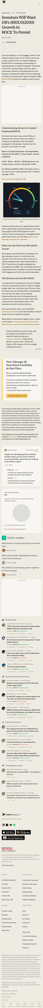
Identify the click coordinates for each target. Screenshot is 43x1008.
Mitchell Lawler (11, 550)
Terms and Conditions (9, 994)
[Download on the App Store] (8, 832)
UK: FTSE (5, 884)
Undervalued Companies (30, 880)
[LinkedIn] (3, 825)
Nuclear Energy (27, 892)
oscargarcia (10, 726)
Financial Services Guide (9, 991)
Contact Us (26, 922)
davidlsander (10, 624)
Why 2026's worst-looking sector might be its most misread (20, 569)
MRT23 (9, 694)
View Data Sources (8, 865)
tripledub (9, 664)
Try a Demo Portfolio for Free (16, 396)
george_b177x (10, 781)
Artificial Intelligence (29, 900)
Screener (5, 915)
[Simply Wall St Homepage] (3, 1)
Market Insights (7, 926)
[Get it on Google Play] (23, 832)
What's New (5, 930)
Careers (24, 926)
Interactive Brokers (14, 339)
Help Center (26, 932)
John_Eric (9, 650)
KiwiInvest (9, 750)
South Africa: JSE (7, 900)
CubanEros (10, 739)
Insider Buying (27, 888)
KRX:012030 (7, 79)
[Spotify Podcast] (14, 825)
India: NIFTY (5, 892)
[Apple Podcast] (18, 825)
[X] (7, 825)
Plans (24, 911)
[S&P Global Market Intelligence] (9, 849)
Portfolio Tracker (7, 911)
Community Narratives (9, 922)
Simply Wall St (11, 42)
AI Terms (4, 1000)
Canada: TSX (6, 896)
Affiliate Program (27, 940)
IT (13, 13)
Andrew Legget (11, 562)
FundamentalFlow (11, 637)
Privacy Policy (6, 997)
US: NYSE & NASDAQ (9, 880)
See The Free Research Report (15, 529)
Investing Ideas (6, 919)
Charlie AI (25, 948)
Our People (26, 919)
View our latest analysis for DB (14, 179)
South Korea (6, 13)
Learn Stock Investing (29, 936)
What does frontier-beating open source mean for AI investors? (19, 557)
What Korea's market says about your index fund (21, 544)
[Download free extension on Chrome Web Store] (13, 838)
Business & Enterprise (29, 944)
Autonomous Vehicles (29, 896)
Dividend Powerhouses (29, 884)
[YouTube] (11, 825)
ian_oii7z (9, 793)
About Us (25, 915)
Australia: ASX (6, 888)
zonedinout (10, 680)
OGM (8, 769)
